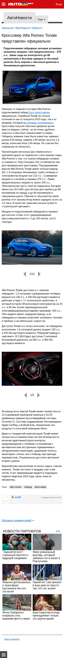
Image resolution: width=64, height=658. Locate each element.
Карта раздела (11, 639)
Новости (36, 27)
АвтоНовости (19, 17)
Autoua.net (7, 27)
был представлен (39, 112)
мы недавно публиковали (38, 122)
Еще (41, 19)
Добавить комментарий (16, 520)
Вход (59, 4)
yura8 (18, 496)
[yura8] (6, 499)
